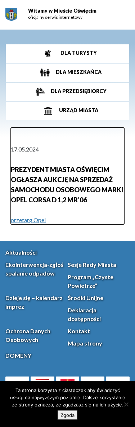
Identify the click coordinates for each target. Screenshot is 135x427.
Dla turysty (78, 53)
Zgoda (67, 415)
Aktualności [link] (21, 252)
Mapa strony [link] (85, 343)
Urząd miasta (78, 110)
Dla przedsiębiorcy (78, 91)
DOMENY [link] (18, 355)
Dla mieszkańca (78, 72)
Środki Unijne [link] (85, 297)
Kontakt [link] (79, 330)
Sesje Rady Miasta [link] (92, 264)
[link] (11, 14)
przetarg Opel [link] (28, 219)
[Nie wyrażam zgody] (126, 404)
